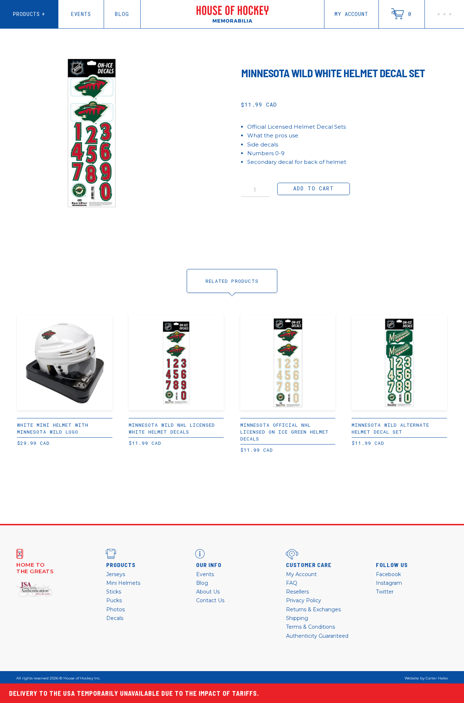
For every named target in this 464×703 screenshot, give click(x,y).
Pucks (114, 600)
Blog (122, 14)
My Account (351, 14)
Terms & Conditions (310, 627)
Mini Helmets (123, 583)
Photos (115, 609)
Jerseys (115, 574)
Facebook (388, 574)
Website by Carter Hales (426, 678)
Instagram (389, 583)
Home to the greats (35, 568)
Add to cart (313, 188)
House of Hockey (232, 14)
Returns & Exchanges (313, 609)
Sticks (113, 591)
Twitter (385, 591)
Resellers (297, 591)
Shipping (297, 618)
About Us (208, 591)
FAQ (291, 583)
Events (81, 14)
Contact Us (210, 600)
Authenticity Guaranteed (317, 636)
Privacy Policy (303, 600)
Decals (114, 618)
